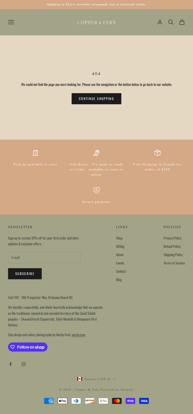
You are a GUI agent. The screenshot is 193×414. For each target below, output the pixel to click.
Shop (119, 237)
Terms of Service (174, 262)
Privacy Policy (172, 237)
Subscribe (24, 273)
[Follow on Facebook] (10, 364)
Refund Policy (172, 246)
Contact (121, 271)
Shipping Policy (173, 254)
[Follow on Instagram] (23, 364)
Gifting (120, 246)
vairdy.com (78, 334)
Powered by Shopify (117, 389)
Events (120, 262)
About (119, 254)
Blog (119, 279)
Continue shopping (96, 98)
